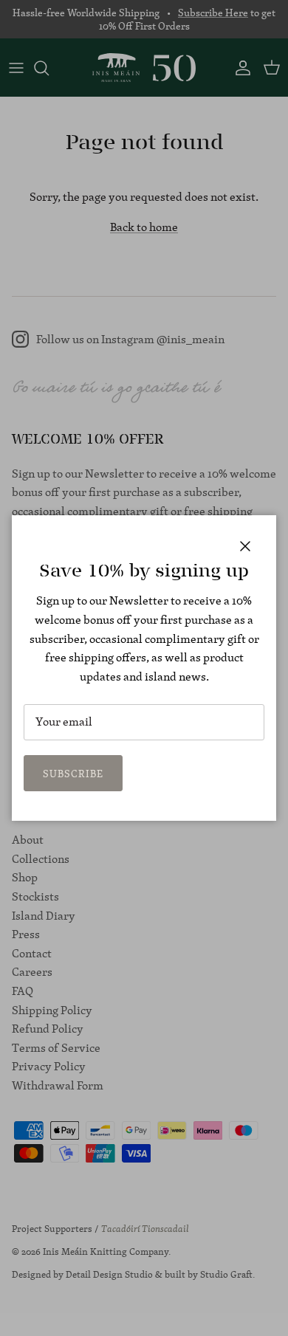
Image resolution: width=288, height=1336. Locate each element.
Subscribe (73, 773)
